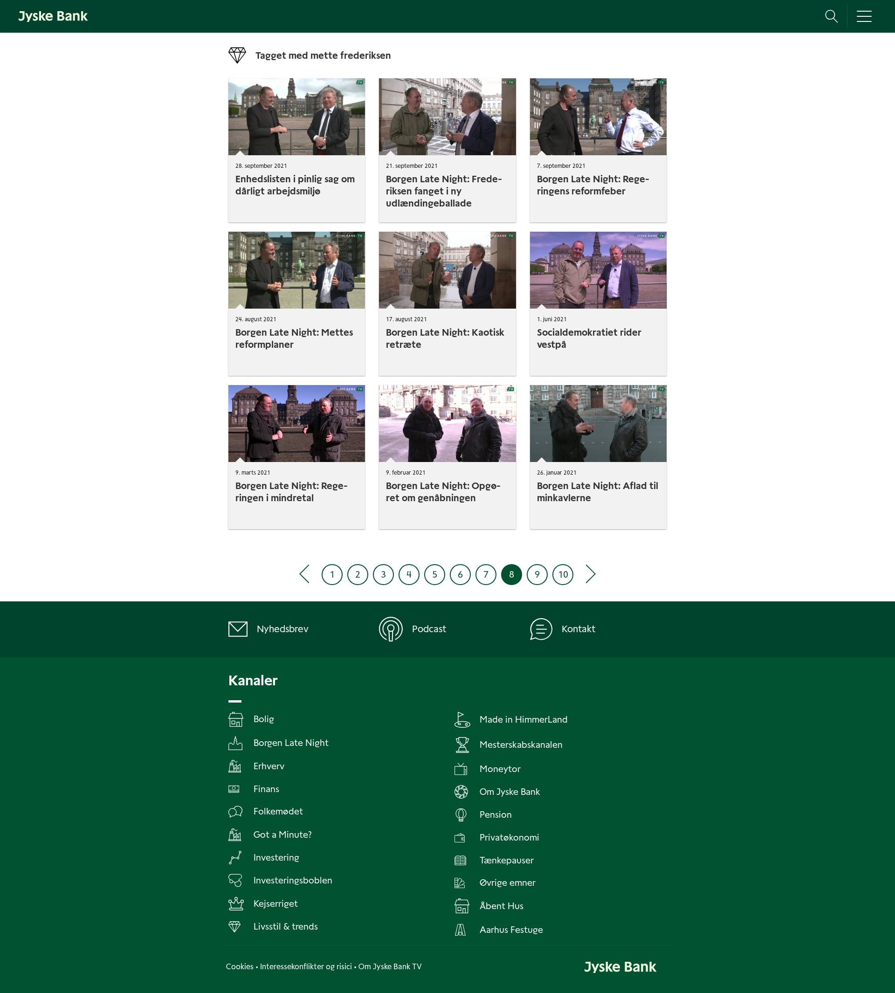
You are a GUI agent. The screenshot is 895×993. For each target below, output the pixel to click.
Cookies (240, 967)
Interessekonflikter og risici (306, 967)
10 (563, 574)
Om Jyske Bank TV (390, 967)
